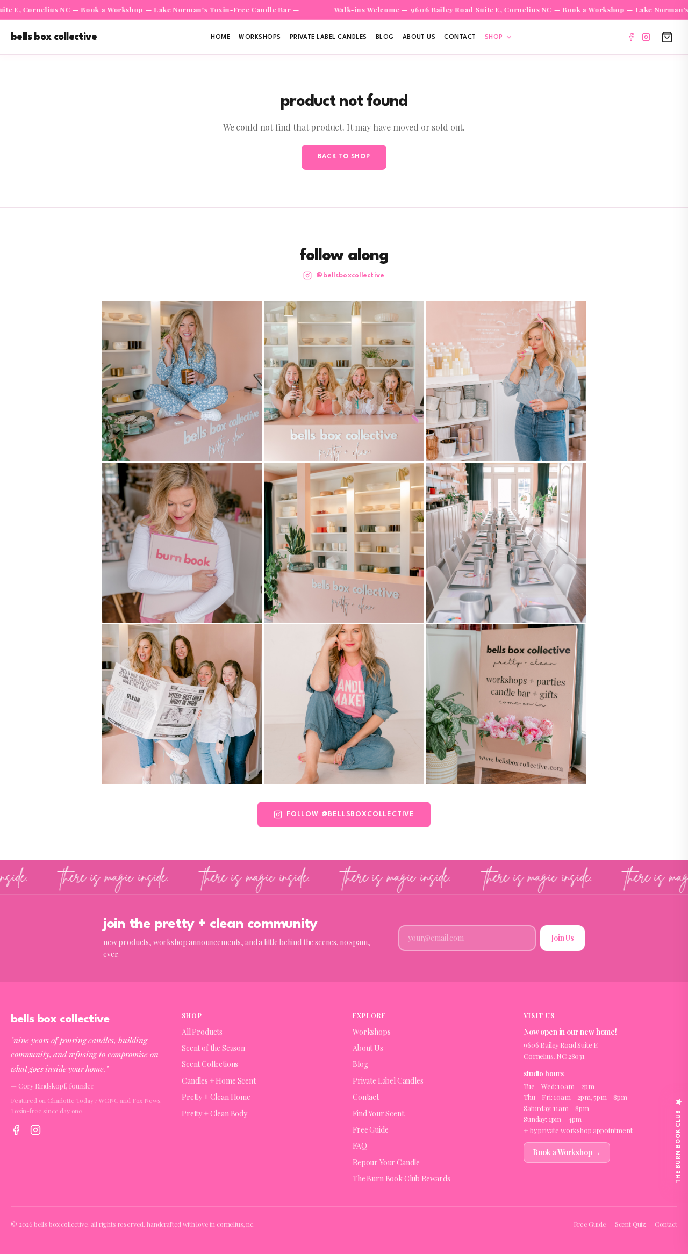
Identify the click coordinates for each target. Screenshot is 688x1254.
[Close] (447, 507)
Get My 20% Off (344, 720)
